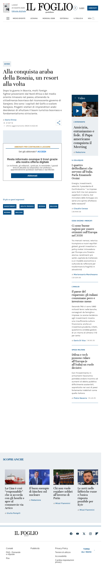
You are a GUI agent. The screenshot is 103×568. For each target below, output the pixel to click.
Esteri (7, 64)
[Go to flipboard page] (97, 533)
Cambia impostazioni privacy (64, 561)
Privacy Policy (61, 548)
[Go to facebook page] (71, 533)
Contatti (9, 548)
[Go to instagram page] (90, 533)
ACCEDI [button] (41, 151)
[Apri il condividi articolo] (59, 123)
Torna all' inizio (86, 550)
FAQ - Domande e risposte (13, 553)
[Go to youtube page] (77, 533)
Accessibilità (60, 556)
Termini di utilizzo (63, 552)
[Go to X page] (84, 533)
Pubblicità (35, 548)
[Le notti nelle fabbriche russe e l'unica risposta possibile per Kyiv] (86, 476)
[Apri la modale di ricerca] (93, 18)
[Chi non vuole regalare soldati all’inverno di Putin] (62, 476)
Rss (8, 558)
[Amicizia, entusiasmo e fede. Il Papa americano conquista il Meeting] (85, 109)
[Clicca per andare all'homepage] (26, 533)
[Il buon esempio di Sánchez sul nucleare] (39, 476)
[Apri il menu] (8, 18)
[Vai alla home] (49, 8)
